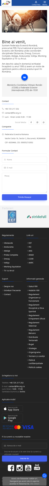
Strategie (33, 348)
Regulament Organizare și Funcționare (35, 297)
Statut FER (33, 286)
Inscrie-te (24, 458)
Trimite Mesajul (24, 197)
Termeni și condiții (37, 356)
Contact (7, 294)
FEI (30, 247)
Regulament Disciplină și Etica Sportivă (36, 308)
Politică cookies (35, 367)
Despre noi (9, 286)
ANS (30, 251)
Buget (31, 344)
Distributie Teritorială (33, 339)
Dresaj (7, 259)
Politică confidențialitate (36, 362)
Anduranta (8, 247)
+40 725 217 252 (12, 109)
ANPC (31, 262)
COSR (31, 259)
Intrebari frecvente (12, 290)
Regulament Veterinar (34, 324)
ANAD (31, 255)
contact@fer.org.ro (13, 113)
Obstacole (8, 243)
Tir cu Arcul (9, 270)
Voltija (6, 262)
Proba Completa (11, 255)
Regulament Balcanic (34, 331)
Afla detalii (34, 483)
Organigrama (35, 352)
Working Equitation (12, 266)
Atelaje (7, 251)
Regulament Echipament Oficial (37, 317)
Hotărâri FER (34, 290)
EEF (30, 243)
